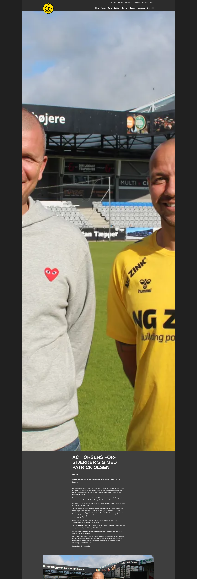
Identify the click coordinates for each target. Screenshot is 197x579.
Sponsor (133, 8)
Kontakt (152, 2)
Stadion (125, 8)
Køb (148, 8)
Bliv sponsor (114, 2)
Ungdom (141, 8)
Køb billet (120, 2)
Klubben (117, 8)
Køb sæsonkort (128, 2)
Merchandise (145, 2)
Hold (97, 8)
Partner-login (137, 2)
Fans (110, 8)
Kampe (103, 8)
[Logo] (48, 8)
